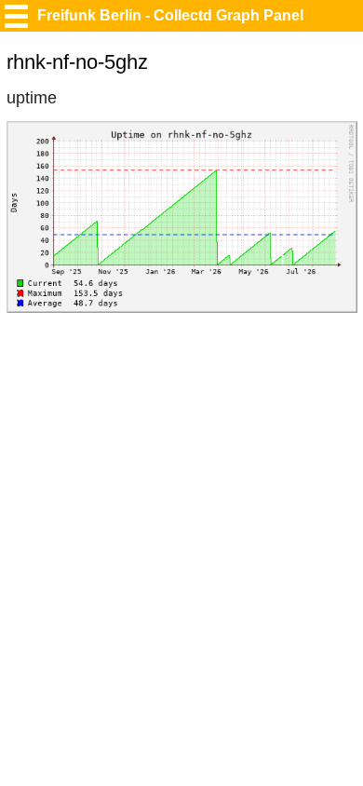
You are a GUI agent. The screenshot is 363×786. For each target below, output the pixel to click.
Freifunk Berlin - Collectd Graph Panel (170, 15)
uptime (32, 97)
